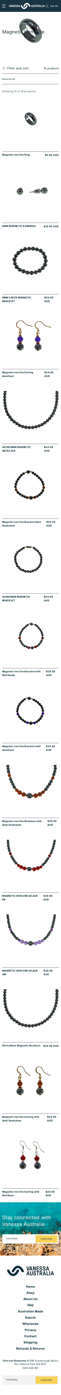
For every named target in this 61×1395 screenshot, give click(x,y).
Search (30, 1317)
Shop (30, 1293)
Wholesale (30, 1324)
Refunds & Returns (30, 1348)
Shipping (30, 1342)
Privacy (30, 1330)
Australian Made (30, 1311)
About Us (30, 1299)
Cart (54, 6)
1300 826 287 (30, 1368)
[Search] (47, 6)
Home (30, 1286)
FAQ (30, 1305)
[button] (4, 6)
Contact (30, 1336)
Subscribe (46, 1239)
